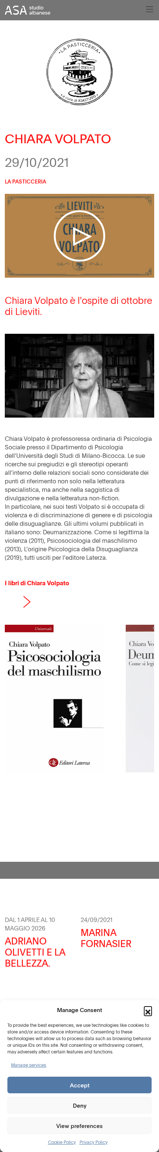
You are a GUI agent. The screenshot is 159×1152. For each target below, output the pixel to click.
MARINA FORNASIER (106, 938)
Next (27, 602)
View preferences (79, 1125)
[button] (148, 1010)
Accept (79, 1085)
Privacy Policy (94, 1142)
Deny (80, 1105)
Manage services (28, 1065)
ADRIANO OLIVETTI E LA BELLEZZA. (35, 952)
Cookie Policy (62, 1142)
